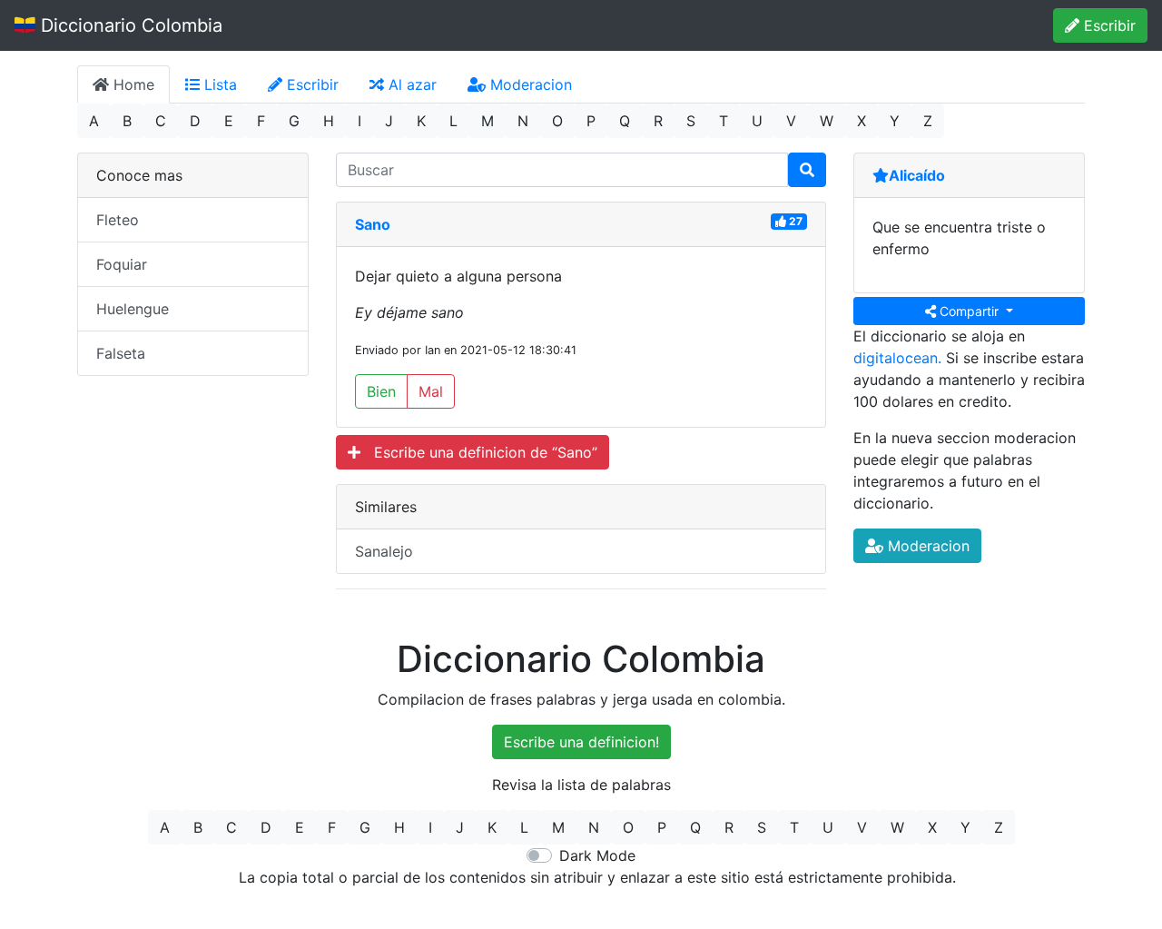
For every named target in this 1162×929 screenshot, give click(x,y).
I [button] (359, 121)
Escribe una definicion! (581, 742)
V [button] (791, 121)
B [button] (127, 121)
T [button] (723, 121)
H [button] (328, 121)
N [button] (522, 121)
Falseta (120, 353)
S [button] (690, 121)
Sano (372, 224)
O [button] (557, 121)
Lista (218, 84)
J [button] (389, 121)
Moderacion (529, 84)
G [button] (294, 121)
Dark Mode (597, 855)
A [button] (94, 121)
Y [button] (895, 121)
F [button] (261, 121)
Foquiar (121, 264)
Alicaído (917, 175)
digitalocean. (897, 358)
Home (131, 84)
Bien (381, 391)
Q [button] (624, 121)
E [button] (228, 121)
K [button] (421, 121)
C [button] (160, 121)
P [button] (591, 121)
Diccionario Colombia (128, 25)
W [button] (826, 121)
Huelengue (132, 309)
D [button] (195, 121)
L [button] (453, 121)
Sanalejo (384, 551)
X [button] (861, 121)
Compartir (969, 311)
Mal (431, 391)
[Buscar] (807, 170)
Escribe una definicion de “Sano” (478, 452)
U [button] (757, 121)
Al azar (410, 84)
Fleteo (117, 220)
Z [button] (927, 121)
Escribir (1107, 25)
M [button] (487, 121)
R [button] (658, 121)
